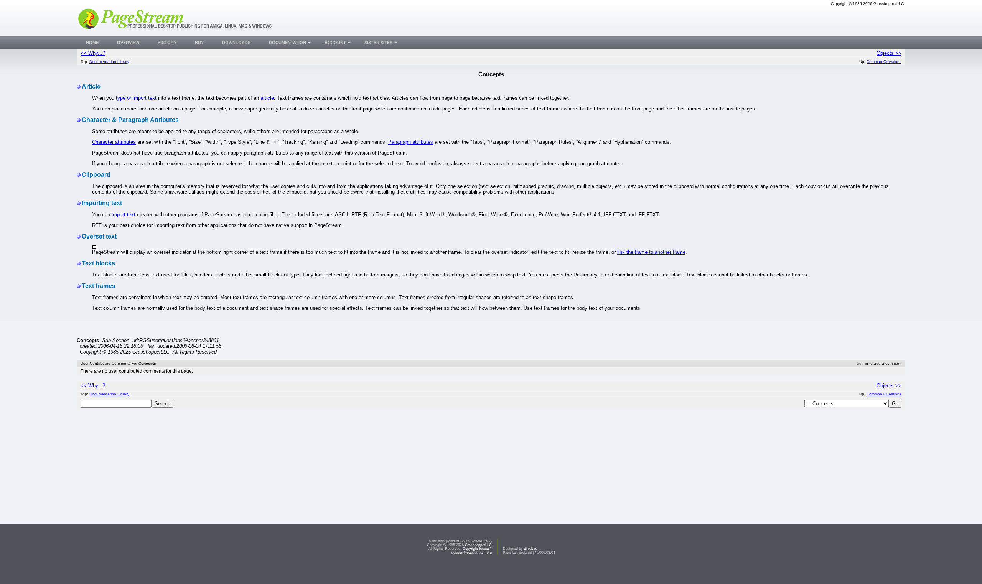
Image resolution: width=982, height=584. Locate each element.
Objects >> (889, 53)
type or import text (136, 98)
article (267, 98)
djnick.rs (530, 549)
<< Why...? (93, 53)
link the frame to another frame (651, 252)
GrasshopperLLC (478, 545)
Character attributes (114, 142)
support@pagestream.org (471, 552)
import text (123, 214)
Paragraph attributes (410, 142)
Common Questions (884, 61)
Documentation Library (109, 61)
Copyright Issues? (477, 549)
